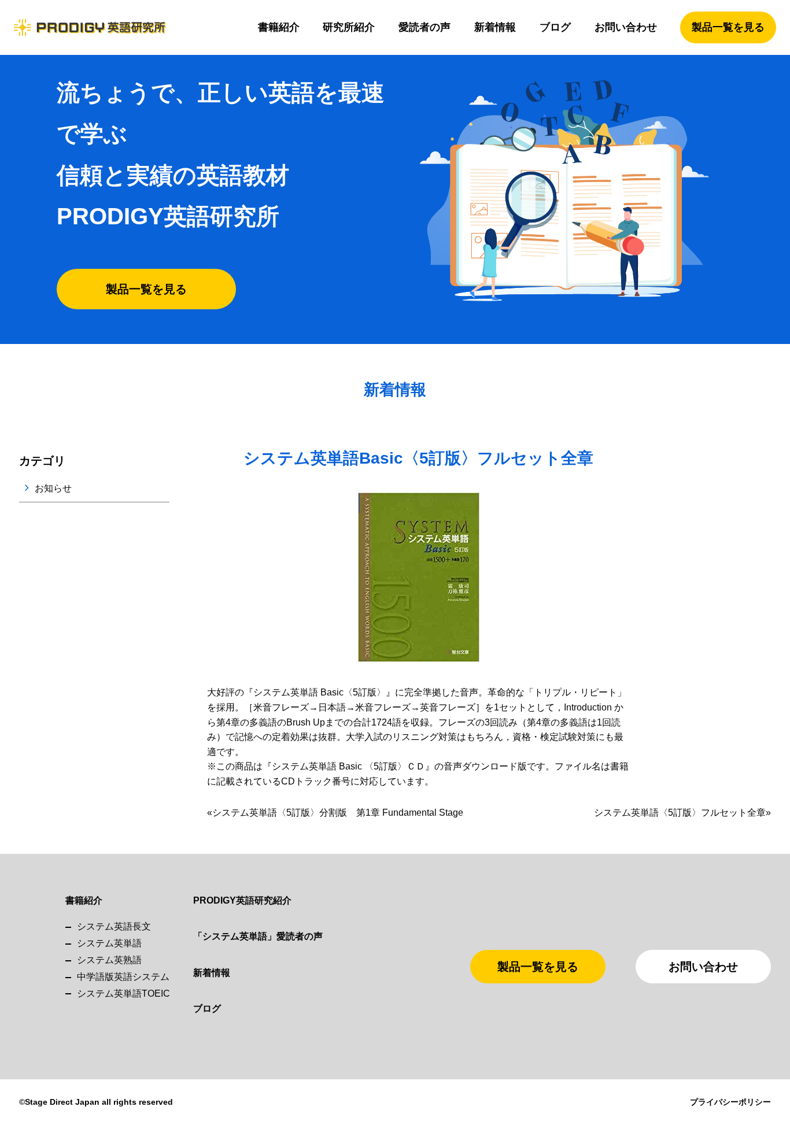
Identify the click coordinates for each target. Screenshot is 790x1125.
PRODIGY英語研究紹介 (242, 900)
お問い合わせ (626, 27)
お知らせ (53, 488)
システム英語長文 (114, 926)
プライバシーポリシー (730, 1102)
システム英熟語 (109, 960)
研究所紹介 (349, 27)
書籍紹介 (279, 27)
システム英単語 (109, 943)
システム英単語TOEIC (123, 993)
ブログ (555, 27)
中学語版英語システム (123, 977)
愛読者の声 (424, 27)
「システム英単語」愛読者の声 (258, 936)
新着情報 (495, 27)
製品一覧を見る (728, 27)
